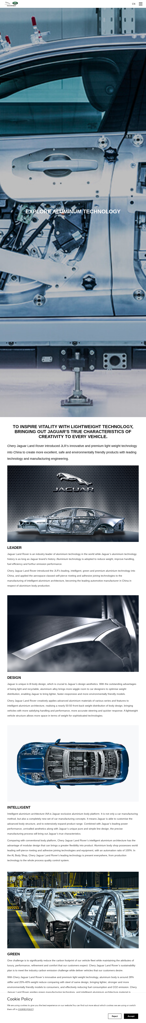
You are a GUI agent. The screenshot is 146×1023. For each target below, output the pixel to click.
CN (133, 4)
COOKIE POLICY (25, 1009)
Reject (115, 1016)
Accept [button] (131, 1016)
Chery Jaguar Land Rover (11, 4)
